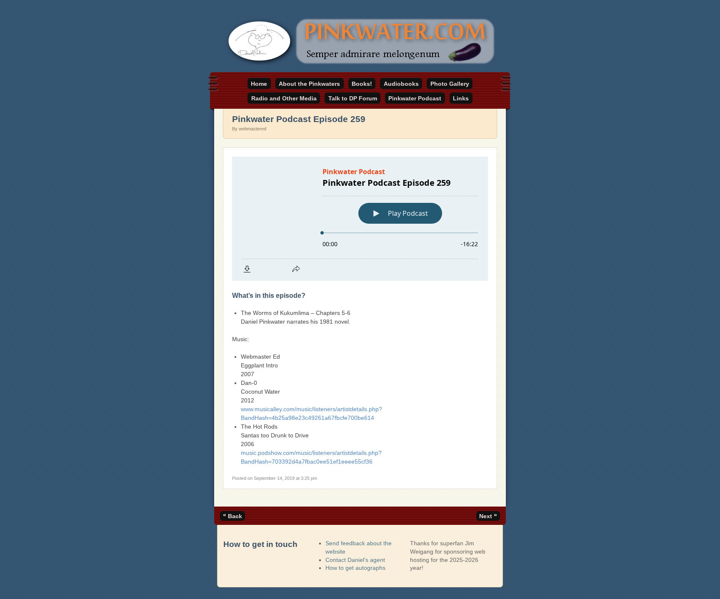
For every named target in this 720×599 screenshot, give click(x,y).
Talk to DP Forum (352, 98)
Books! (362, 83)
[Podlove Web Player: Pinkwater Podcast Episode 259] (360, 219)
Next (488, 515)
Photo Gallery (449, 83)
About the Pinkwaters (309, 83)
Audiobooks (401, 83)
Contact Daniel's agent (355, 560)
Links (461, 98)
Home (259, 83)
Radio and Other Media (284, 98)
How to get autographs (355, 567)
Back (232, 515)
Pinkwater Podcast (414, 98)
